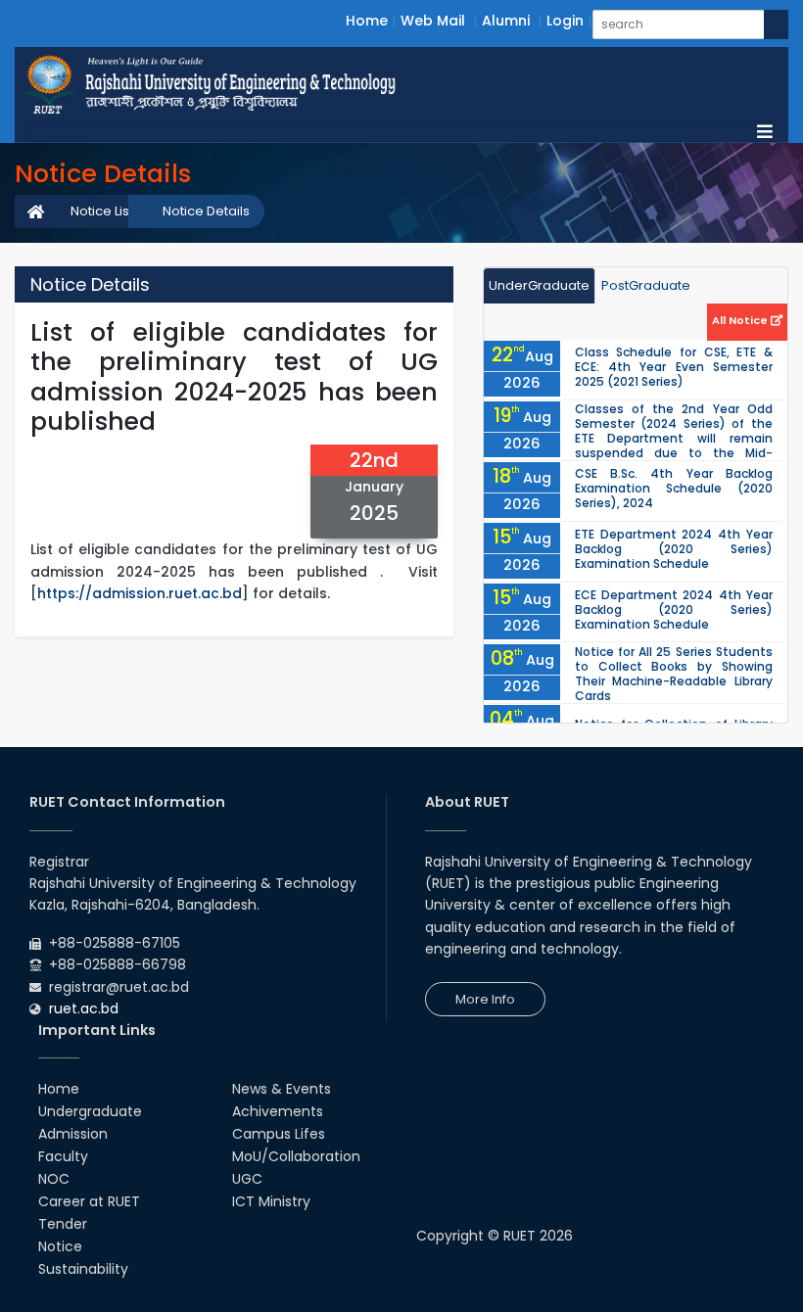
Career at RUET (89, 1201)
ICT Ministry (271, 1201)
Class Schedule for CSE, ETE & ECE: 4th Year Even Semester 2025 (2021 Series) (674, 367)
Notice (60, 1246)
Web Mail (433, 20)
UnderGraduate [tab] (539, 285)
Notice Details (206, 211)
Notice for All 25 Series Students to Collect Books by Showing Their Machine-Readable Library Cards (674, 673)
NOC (54, 1179)
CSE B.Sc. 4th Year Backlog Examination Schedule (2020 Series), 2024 (674, 488)
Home (367, 20)
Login (565, 20)
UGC (247, 1179)
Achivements (277, 1111)
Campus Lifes (278, 1134)
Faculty (63, 1156)
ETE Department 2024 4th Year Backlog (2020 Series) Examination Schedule (674, 549)
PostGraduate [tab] (645, 285)
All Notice (741, 320)
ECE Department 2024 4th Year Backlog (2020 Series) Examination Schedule (674, 609)
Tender (62, 1224)
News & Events (281, 1089)
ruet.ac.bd (83, 1008)
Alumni (506, 20)
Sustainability (83, 1269)
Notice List (102, 211)
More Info (485, 999)
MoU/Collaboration (296, 1156)
